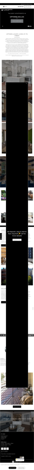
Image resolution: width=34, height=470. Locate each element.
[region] (17, 466)
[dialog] (17, 235)
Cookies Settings (21, 467)
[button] (17, 240)
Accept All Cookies (12, 467)
